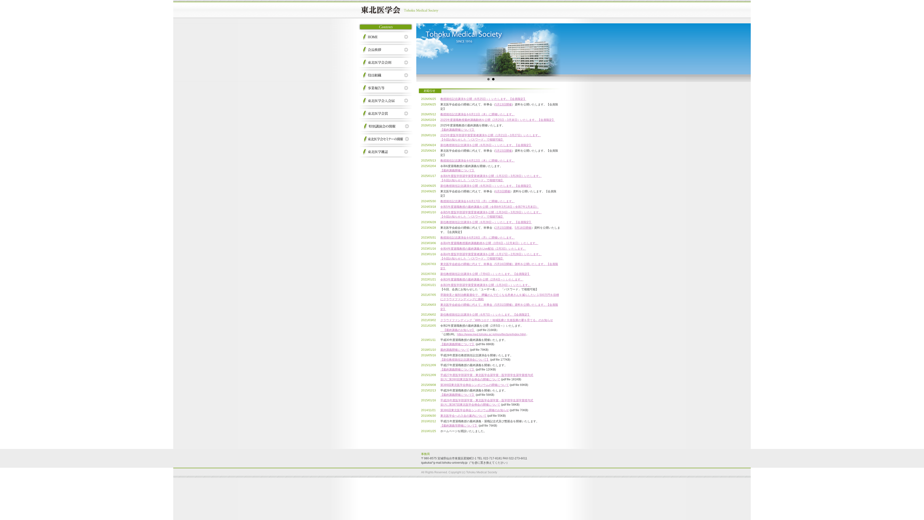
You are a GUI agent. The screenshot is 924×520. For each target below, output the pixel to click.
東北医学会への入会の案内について (463, 415)
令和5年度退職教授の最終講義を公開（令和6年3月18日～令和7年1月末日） (489, 206)
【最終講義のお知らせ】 (457, 330)
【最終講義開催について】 (457, 129)
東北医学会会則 (387, 62)
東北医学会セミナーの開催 (387, 139)
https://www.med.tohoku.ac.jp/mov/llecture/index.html (491, 334)
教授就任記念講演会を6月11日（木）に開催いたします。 (477, 114)
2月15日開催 (503, 227)
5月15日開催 (503, 150)
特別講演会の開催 (387, 126)
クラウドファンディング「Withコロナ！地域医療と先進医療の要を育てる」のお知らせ (496, 320)
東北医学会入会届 (387, 100)
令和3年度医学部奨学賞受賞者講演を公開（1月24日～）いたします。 (485, 285)
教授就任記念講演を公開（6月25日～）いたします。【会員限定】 (483, 99)
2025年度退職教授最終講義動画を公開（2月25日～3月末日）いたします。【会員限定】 (497, 120)
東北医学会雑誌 (387, 151)
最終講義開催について (454, 349)
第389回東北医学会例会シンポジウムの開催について (474, 385)
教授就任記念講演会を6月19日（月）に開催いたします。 (477, 237)
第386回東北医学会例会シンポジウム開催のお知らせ (474, 410)
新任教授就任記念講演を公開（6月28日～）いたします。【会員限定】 (486, 222)
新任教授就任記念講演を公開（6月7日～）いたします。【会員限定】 (485, 314)
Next (559, 50)
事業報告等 (387, 88)
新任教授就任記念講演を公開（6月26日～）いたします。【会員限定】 (486, 145)
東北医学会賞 (387, 113)
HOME (387, 37)
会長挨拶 (387, 49)
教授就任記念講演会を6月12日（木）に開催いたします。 (477, 160)
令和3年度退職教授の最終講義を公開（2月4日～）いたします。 (481, 279)
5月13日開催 (503, 104)
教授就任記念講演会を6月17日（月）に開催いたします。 (477, 201)
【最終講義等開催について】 (459, 425)
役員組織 (387, 75)
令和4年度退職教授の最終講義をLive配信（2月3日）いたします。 (483, 248)
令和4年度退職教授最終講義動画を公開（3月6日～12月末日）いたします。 (489, 243)
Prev (422, 50)
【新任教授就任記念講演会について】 (464, 359)
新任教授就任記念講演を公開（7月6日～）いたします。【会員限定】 (485, 274)
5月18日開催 (523, 227)
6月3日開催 (502, 191)
